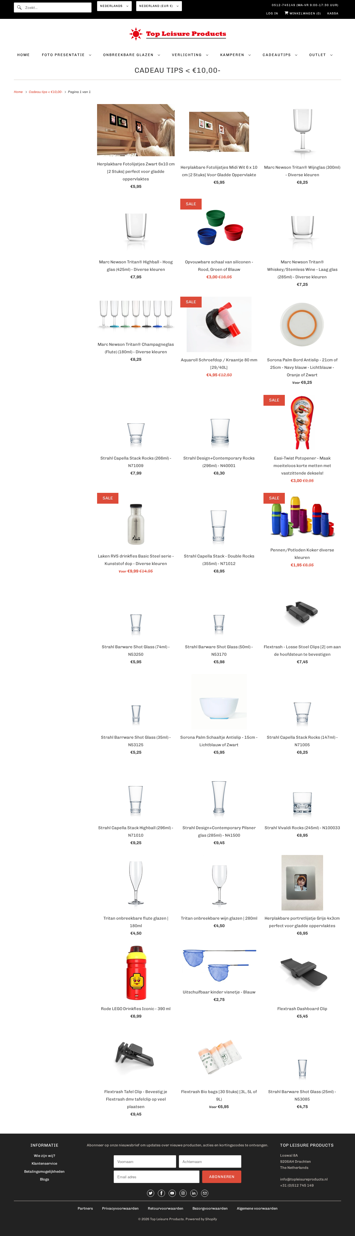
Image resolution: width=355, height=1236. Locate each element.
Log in (272, 13)
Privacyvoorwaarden (120, 1208)
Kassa (332, 13)
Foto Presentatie (64, 55)
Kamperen (233, 55)
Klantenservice (44, 1163)
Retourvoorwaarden (165, 1208)
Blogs (44, 1179)
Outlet (318, 55)
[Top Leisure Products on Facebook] (161, 1193)
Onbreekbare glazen (129, 55)
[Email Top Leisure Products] (204, 1193)
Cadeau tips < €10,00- (178, 70)
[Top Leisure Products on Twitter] (150, 1193)
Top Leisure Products (167, 1219)
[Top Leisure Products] (177, 35)
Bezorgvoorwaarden (210, 1208)
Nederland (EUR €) (156, 6)
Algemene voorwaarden (257, 1208)
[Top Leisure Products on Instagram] (183, 1193)
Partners (85, 1208)
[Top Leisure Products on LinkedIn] (193, 1193)
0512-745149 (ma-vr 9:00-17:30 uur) (305, 5)
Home (23, 55)
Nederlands (112, 6)
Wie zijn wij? (44, 1156)
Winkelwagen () (304, 13)
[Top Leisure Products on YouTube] (172, 1193)
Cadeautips (277, 55)
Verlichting (187, 55)
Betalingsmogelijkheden (44, 1171)
